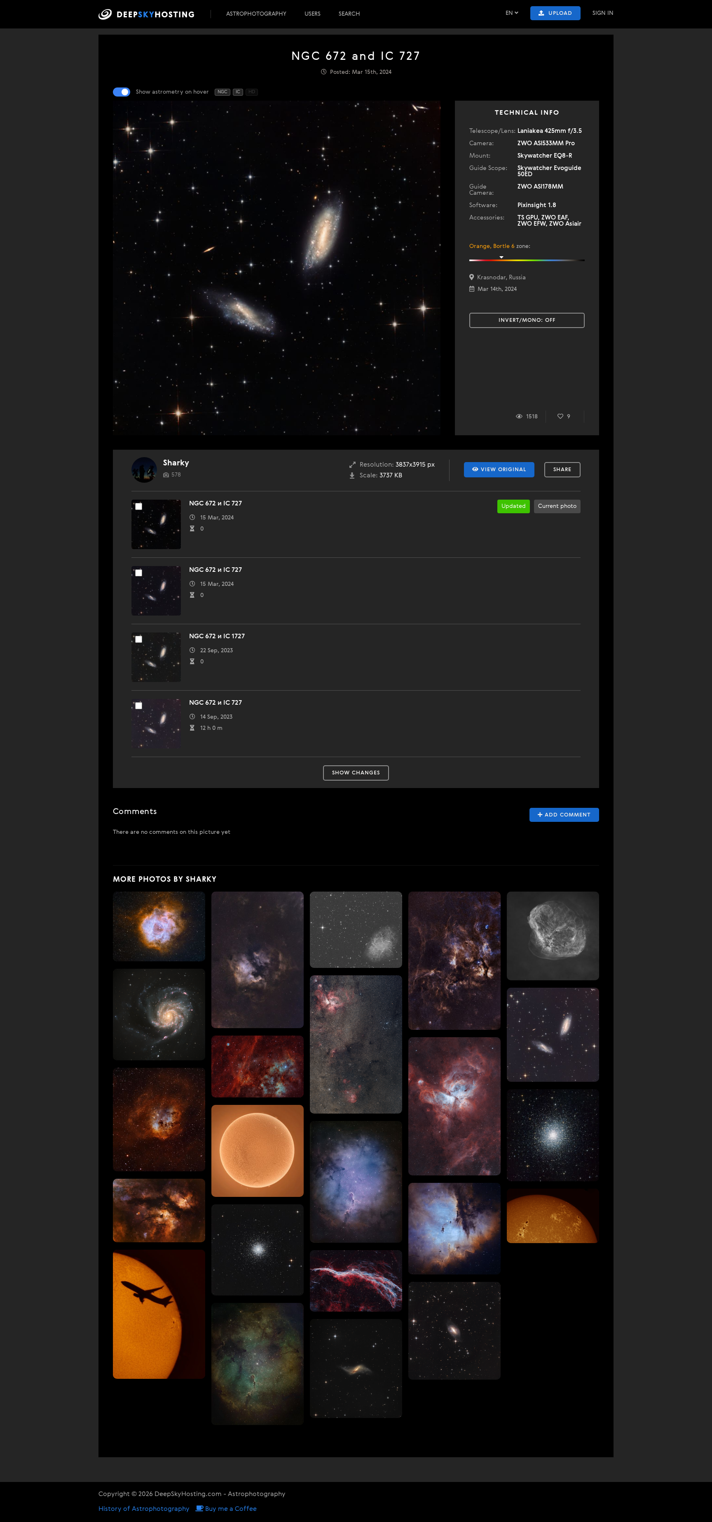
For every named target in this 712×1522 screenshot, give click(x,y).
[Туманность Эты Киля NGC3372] (454, 1106)
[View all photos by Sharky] (144, 470)
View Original (502, 469)
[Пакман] (454, 1228)
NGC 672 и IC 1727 (217, 636)
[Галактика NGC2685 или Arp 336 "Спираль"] (454, 1331)
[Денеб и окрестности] (257, 960)
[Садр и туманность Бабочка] (159, 1211)
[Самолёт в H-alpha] (159, 1314)
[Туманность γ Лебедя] (454, 961)
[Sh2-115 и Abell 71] (257, 1066)
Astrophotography (256, 14)
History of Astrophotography (144, 1509)
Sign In (603, 13)
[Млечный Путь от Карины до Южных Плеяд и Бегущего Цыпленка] (356, 1044)
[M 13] (553, 1135)
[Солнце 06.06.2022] (257, 1151)
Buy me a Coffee (230, 1509)
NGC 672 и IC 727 (215, 503)
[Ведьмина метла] (356, 1280)
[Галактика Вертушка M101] (159, 1014)
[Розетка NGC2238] (159, 926)
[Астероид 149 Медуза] (356, 929)
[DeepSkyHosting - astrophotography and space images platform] (153, 14)
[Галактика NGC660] (356, 1368)
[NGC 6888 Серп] (553, 936)
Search (349, 14)
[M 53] (257, 1249)
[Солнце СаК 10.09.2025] (553, 1216)
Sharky (176, 463)
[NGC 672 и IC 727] (553, 1035)
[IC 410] (159, 1119)
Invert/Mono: (527, 320)
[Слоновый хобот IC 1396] (257, 1364)
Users (312, 14)
